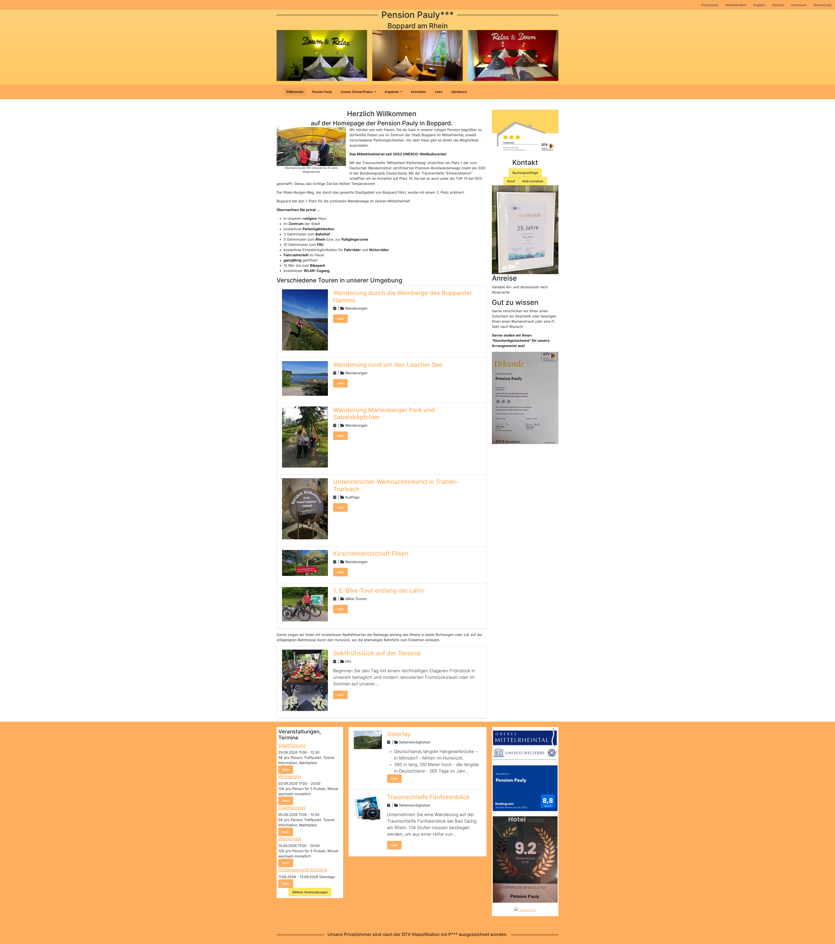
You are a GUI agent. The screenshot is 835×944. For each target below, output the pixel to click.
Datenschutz (822, 5)
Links (439, 92)
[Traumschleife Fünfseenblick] (368, 807)
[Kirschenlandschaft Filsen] (305, 562)
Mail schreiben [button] (532, 181)
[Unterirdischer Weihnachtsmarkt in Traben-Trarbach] (305, 508)
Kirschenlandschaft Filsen (370, 553)
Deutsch (778, 5)
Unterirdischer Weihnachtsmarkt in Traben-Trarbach (396, 485)
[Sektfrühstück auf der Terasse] (305, 680)
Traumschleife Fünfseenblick (428, 797)
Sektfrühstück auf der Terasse (377, 653)
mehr (340, 318)
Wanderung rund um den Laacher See (388, 364)
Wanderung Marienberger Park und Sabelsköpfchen (384, 413)
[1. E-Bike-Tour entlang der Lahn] (305, 604)
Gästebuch (459, 92)
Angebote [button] (392, 92)
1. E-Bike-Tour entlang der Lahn (378, 590)
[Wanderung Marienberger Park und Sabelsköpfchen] (305, 436)
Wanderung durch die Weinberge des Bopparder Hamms (402, 296)
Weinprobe (289, 776)
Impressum (799, 5)
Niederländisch (735, 5)
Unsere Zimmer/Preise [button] (357, 92)
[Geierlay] (368, 739)
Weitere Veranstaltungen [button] (309, 892)
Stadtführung (292, 745)
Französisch (709, 5)
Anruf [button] (511, 181)
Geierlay (399, 734)
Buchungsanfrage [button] (525, 172)
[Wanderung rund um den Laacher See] (305, 378)
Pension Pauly (322, 92)
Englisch (759, 5)
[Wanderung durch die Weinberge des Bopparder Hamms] (305, 319)
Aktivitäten (418, 92)
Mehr (285, 769)
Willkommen (294, 92)
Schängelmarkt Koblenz (302, 869)
